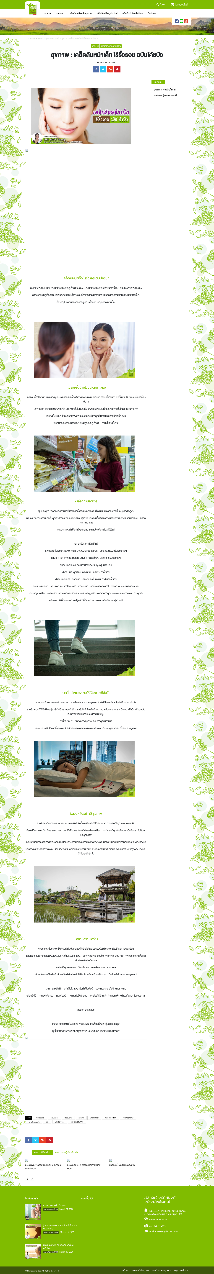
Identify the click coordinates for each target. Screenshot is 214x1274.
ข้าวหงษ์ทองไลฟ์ (110, 1117)
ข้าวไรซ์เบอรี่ (40, 1117)
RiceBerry (68, 1117)
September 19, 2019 (106, 62)
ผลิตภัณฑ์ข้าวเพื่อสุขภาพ (81, 13)
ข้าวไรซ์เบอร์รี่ (59, 1121)
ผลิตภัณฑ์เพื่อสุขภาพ (140, 1270)
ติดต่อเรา (152, 13)
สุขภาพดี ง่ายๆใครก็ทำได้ (165, 90)
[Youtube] (186, 21)
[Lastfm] (181, 21)
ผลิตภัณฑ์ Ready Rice (133, 13)
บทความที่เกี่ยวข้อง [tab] (42, 1152)
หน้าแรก (47, 13)
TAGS (28, 1117)
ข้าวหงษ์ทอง (94, 1117)
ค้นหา (162, 4)
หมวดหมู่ (158, 82)
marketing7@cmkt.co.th (166, 1231)
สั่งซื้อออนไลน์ (181, 4)
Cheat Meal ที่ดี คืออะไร (54, 1206)
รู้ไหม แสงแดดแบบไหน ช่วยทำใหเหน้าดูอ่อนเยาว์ (60, 1227)
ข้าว (47, 1121)
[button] (27, 1179)
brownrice (54, 1117)
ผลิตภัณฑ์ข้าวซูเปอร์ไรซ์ (107, 13)
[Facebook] (177, 21)
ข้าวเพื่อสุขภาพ (128, 1117)
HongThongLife (34, 1121)
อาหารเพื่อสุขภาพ (77, 1121)
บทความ (59, 13)
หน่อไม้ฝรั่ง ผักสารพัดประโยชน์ (122, 1165)
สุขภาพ (81, 1117)
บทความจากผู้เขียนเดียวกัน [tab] (66, 1152)
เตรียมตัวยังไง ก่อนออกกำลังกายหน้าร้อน (58, 1246)
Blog (175, 1270)
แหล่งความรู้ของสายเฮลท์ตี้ (48, 38)
